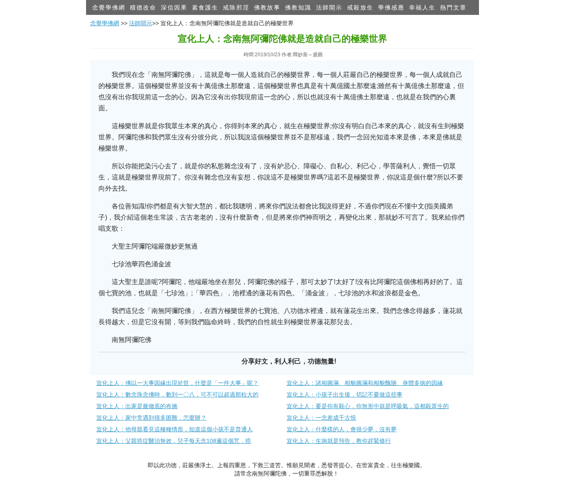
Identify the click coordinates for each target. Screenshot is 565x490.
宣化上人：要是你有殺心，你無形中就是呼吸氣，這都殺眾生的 (368, 406)
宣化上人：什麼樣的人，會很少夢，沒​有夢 (342, 429)
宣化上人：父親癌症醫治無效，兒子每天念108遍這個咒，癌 (173, 440)
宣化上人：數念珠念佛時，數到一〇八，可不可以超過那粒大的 (177, 394)
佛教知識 (298, 7)
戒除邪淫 (236, 7)
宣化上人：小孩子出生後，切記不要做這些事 (344, 394)
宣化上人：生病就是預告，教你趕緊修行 (339, 440)
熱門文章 (453, 7)
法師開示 (329, 7)
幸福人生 (422, 7)
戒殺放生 (360, 7)
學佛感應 (391, 7)
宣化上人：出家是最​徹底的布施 (136, 406)
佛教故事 (267, 7)
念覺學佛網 (108, 7)
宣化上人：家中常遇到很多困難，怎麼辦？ (151, 417)
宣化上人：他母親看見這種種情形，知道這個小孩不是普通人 (174, 429)
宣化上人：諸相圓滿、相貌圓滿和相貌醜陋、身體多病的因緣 (365, 383)
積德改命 (143, 7)
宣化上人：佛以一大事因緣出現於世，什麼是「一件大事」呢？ (177, 383)
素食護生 (205, 7)
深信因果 (174, 7)
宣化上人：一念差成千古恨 (321, 417)
